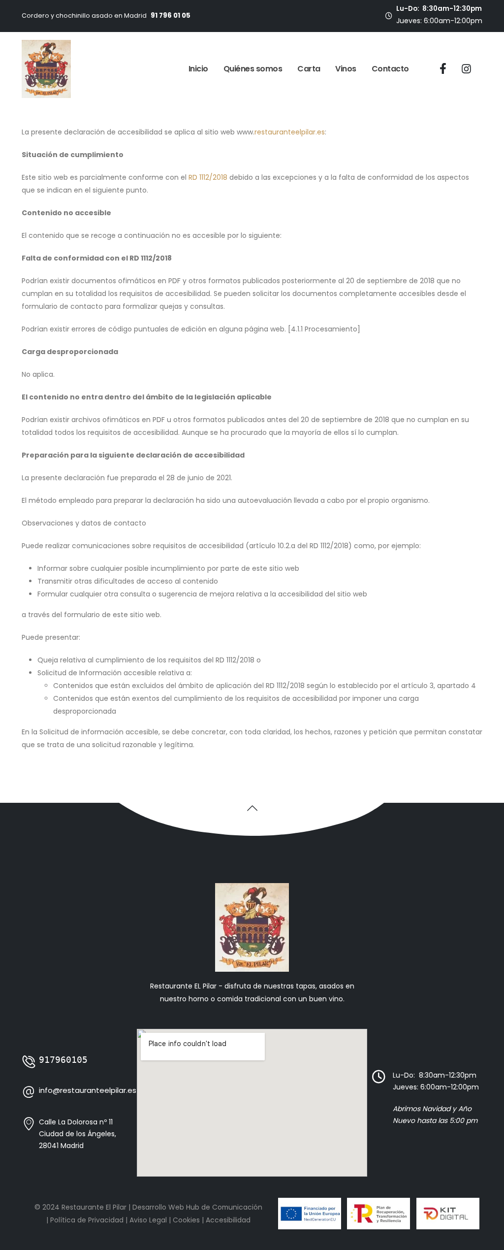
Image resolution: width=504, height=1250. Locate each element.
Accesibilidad (228, 1220)
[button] (252, 808)
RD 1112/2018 (208, 177)
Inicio (198, 68)
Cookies (186, 1220)
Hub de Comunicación (224, 1207)
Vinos (345, 68)
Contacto (390, 68)
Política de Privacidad (87, 1220)
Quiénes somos (253, 68)
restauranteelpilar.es (289, 132)
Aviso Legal (148, 1220)
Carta (308, 68)
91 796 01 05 (170, 15)
